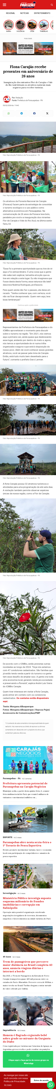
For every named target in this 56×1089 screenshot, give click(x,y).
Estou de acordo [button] (41, 1080)
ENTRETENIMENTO (42, 13)
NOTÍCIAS (24, 13)
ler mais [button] (7, 1085)
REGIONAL (10, 13)
